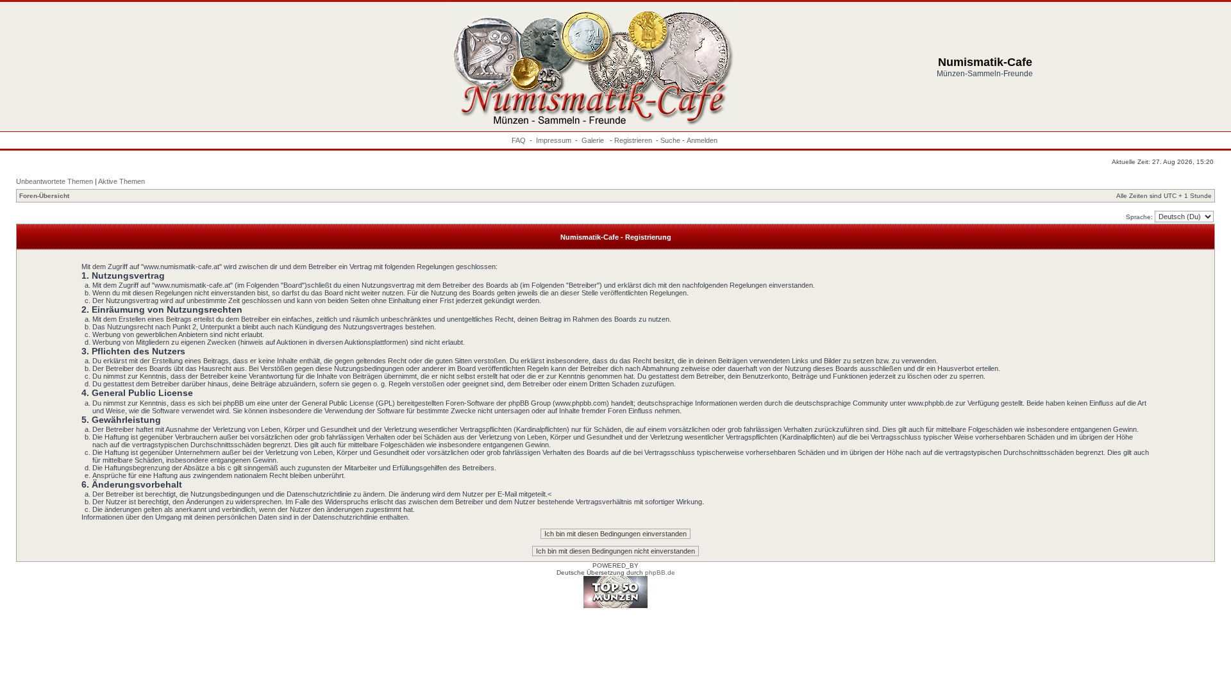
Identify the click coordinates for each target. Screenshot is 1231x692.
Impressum (553, 140)
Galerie (594, 140)
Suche (670, 140)
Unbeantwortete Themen (54, 181)
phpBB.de (660, 572)
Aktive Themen (121, 181)
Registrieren (633, 140)
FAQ (519, 140)
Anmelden (702, 140)
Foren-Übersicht (44, 195)
